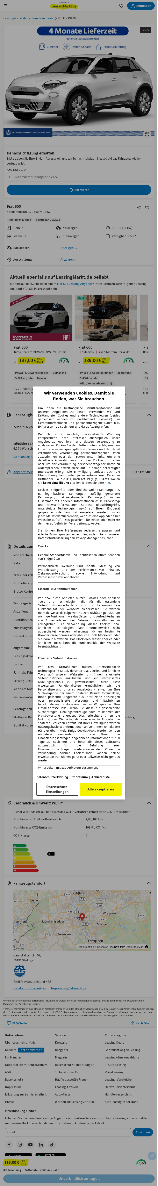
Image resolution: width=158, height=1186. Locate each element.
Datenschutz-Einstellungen (57, 789)
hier (107, 483)
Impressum (80, 777)
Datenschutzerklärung (52, 777)
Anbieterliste (100, 777)
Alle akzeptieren (100, 789)
